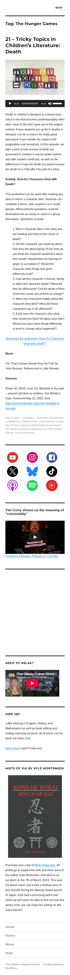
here (44, 865)
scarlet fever (54, 425)
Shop (9, 953)
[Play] (10, 103)
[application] (35, 103)
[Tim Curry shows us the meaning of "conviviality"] (35, 537)
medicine (24, 425)
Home (9, 927)
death (34, 421)
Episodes (28, 417)
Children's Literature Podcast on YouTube (31, 556)
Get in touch (13, 748)
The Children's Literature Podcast (22, 964)
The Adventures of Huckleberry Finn (26, 428)
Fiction (10, 935)
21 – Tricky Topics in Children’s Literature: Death (32, 45)
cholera (25, 421)
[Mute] (50, 103)
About (9, 944)
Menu (59, 7)
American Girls (45, 417)
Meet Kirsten (38, 425)
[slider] (58, 103)
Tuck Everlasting (24, 432)
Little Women (47, 421)
